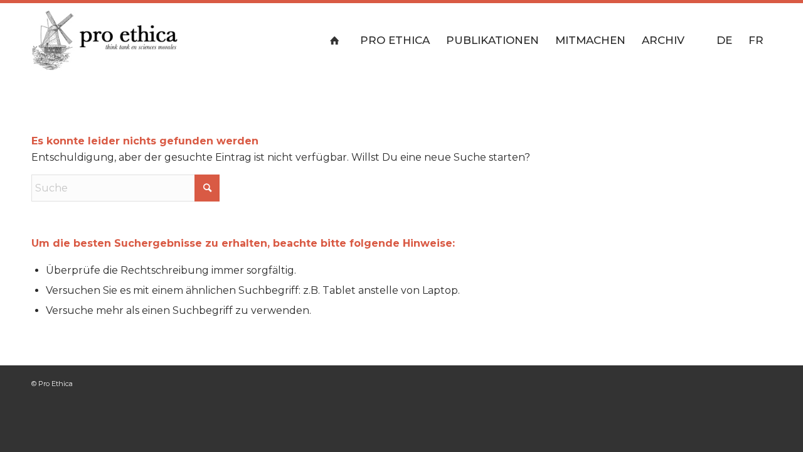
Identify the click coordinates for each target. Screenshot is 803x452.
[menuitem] (337, 40)
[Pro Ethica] (104, 40)
